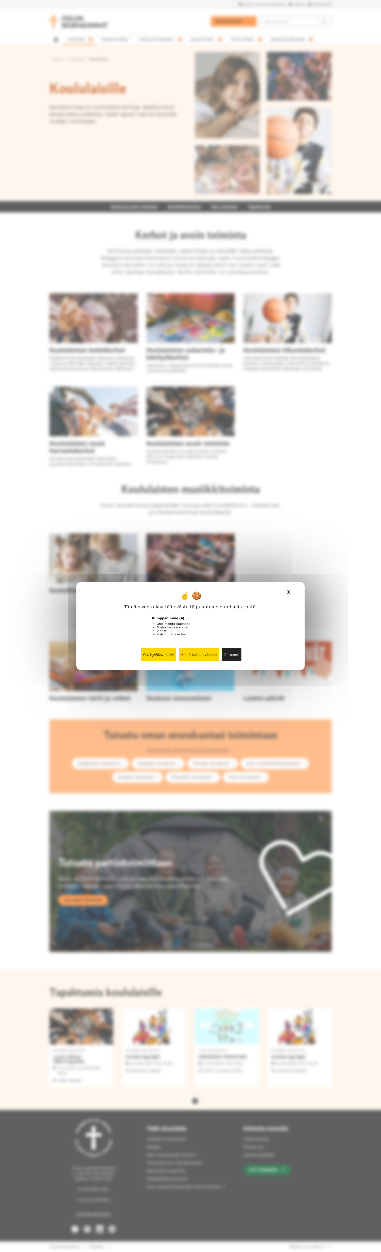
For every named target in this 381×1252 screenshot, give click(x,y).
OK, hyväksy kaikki (158, 655)
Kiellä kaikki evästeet (199, 655)
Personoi (231, 655)
